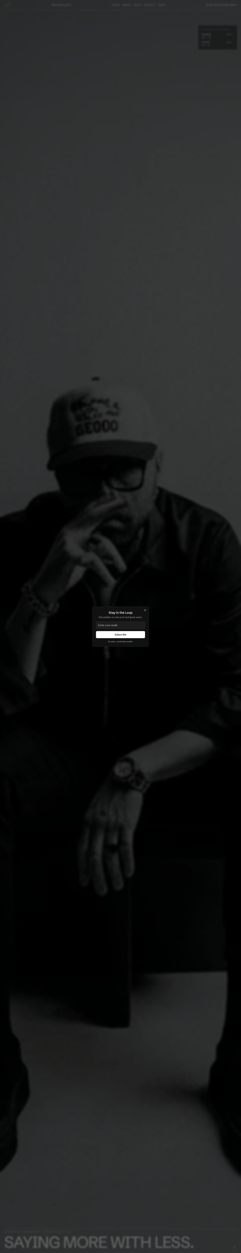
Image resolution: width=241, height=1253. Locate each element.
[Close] (145, 610)
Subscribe (120, 634)
